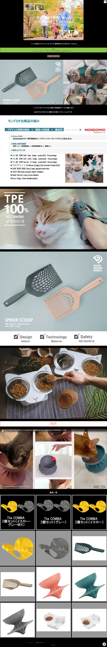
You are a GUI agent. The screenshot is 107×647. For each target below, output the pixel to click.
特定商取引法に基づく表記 (39, 642)
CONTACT (52, 1)
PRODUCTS (60, 1)
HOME (40, 1)
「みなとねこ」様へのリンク (53, 56)
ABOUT (46, 1)
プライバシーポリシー (30, 642)
